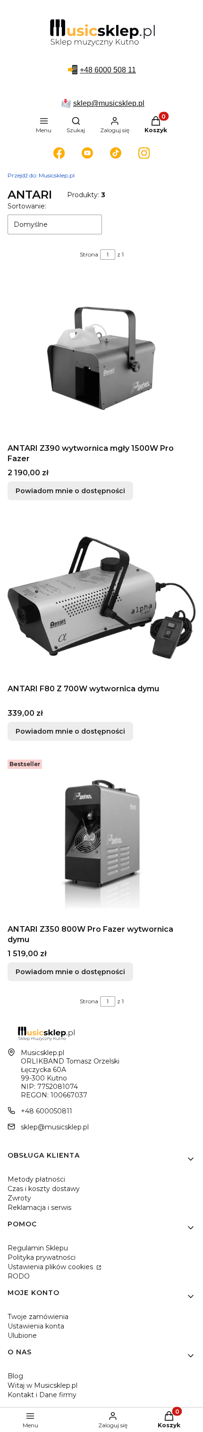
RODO (19, 1276)
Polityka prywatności (42, 1257)
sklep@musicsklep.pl (108, 103)
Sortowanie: (27, 206)
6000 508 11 (115, 70)
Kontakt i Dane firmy (42, 1395)
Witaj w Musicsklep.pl (42, 1385)
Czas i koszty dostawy (44, 1188)
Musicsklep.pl (41, 175)
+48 (87, 70)
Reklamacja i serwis (39, 1207)
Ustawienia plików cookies (51, 1267)
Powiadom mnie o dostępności (70, 491)
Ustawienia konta (36, 1326)
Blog (15, 1376)
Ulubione (22, 1335)
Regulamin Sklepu (38, 1248)
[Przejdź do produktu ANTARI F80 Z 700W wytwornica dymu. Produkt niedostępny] (101, 597)
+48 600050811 (46, 1111)
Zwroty (19, 1198)
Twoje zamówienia (38, 1316)
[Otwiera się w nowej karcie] (59, 153)
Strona (89, 254)
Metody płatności (36, 1179)
